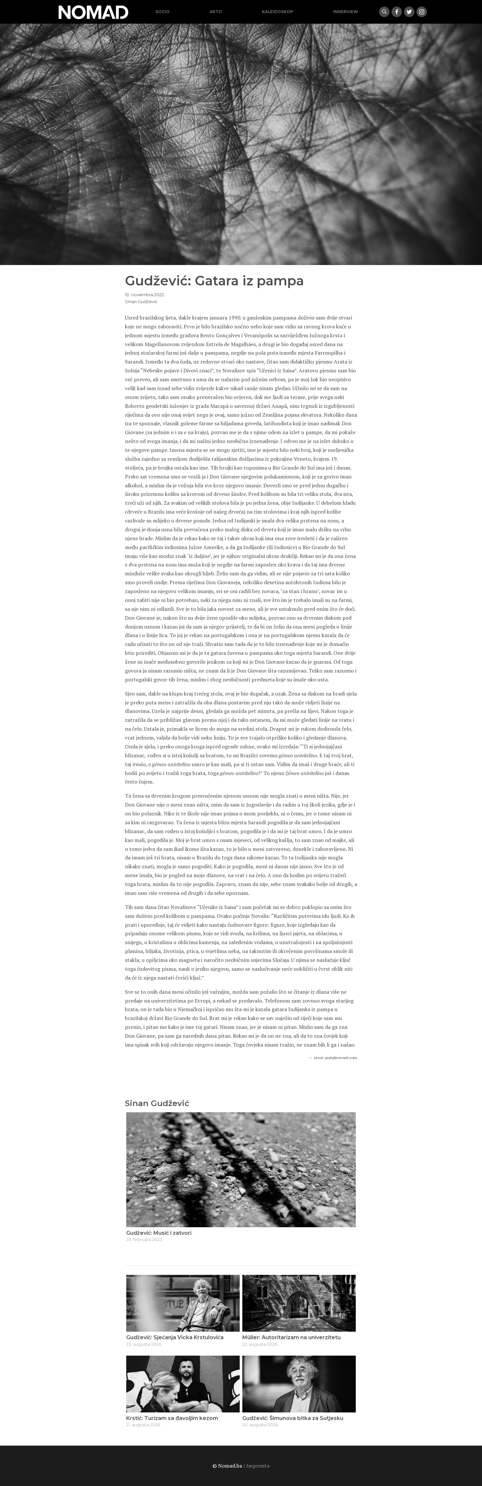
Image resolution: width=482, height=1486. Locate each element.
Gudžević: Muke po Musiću (161, 1233)
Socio (162, 11)
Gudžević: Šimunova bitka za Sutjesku (292, 1418)
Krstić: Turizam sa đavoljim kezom (172, 1418)
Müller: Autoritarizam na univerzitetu (291, 1337)
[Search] (384, 12)
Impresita (258, 1465)
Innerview (345, 11)
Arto (216, 11)
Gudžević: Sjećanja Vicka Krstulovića (175, 1337)
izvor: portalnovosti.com (335, 1057)
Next (348, 1180)
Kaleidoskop (277, 11)
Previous (133, 1180)
